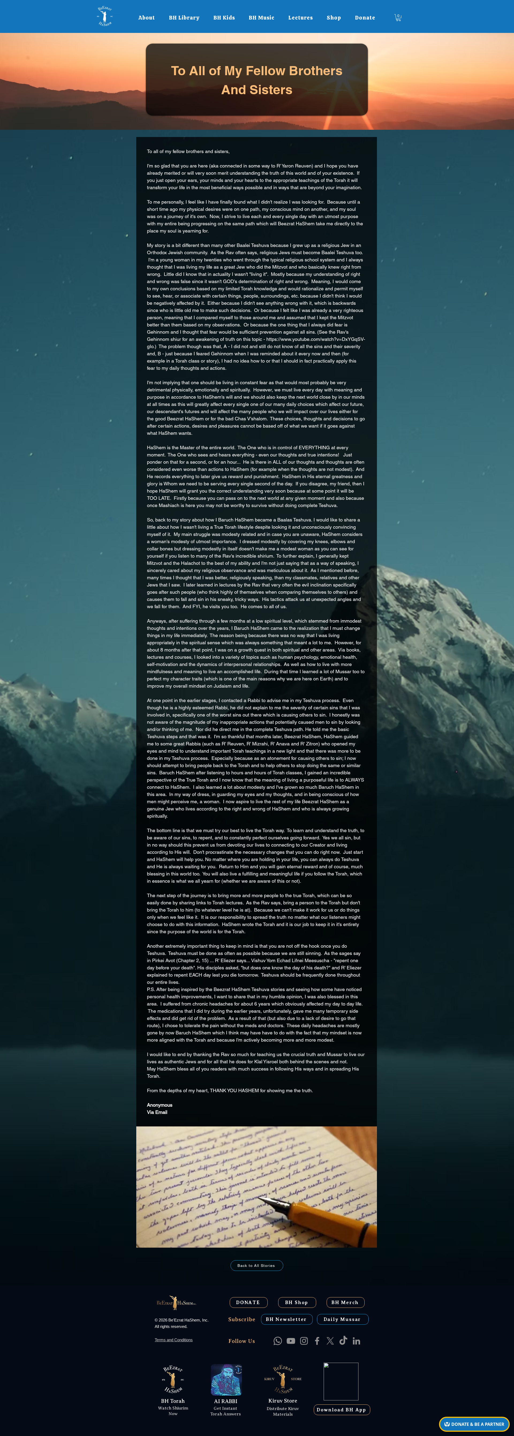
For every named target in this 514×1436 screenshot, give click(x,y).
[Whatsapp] (278, 1341)
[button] (146, 18)
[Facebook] (317, 1341)
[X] (330, 1341)
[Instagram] (304, 1341)
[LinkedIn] (356, 1341)
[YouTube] (291, 1341)
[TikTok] (343, 1341)
